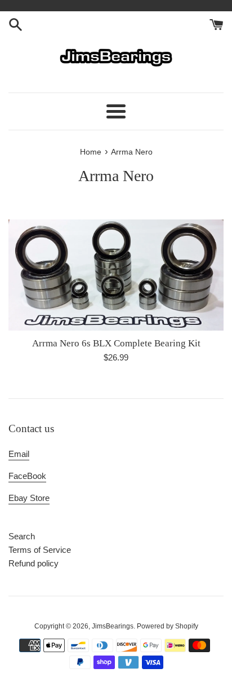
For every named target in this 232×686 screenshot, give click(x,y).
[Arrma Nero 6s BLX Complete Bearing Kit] (116, 275)
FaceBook (27, 476)
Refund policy (33, 563)
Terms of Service (39, 550)
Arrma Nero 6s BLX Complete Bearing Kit (116, 343)
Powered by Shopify (167, 626)
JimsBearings (112, 626)
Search (21, 536)
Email (18, 454)
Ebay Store (29, 498)
